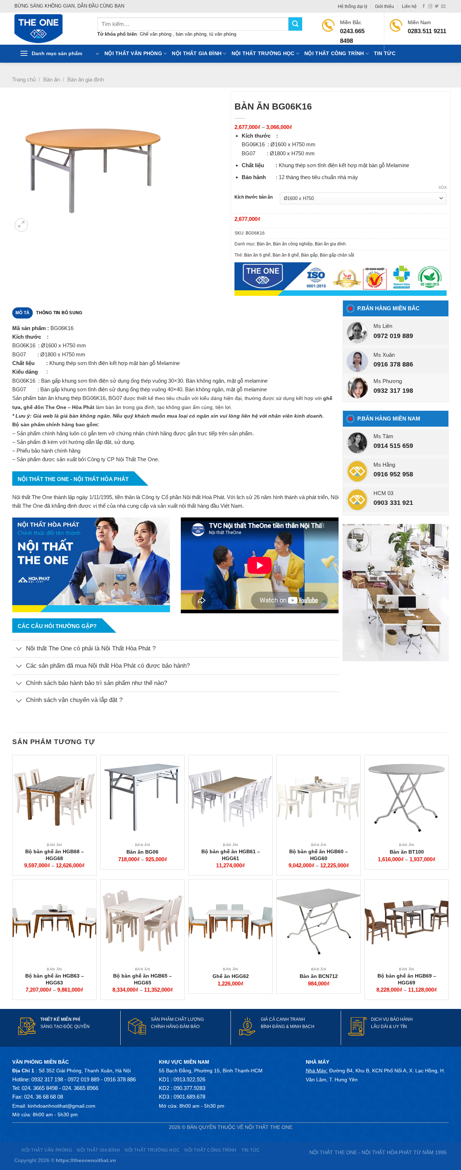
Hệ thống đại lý (352, 6)
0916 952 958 (393, 474)
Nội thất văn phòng (133, 53)
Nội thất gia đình (196, 53)
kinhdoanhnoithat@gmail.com (61, 1106)
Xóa (442, 187)
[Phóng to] (21, 225)
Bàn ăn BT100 (407, 852)
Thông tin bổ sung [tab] (59, 312)
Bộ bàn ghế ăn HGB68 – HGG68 (54, 855)
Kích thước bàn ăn (253, 197)
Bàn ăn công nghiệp (293, 243)
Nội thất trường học (263, 53)
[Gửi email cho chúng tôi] (443, 6)
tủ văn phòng (222, 34)
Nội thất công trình (334, 53)
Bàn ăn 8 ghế (286, 255)
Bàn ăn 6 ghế (257, 255)
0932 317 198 (393, 390)
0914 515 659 (393, 445)
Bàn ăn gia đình (85, 79)
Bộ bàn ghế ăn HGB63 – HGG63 (54, 979)
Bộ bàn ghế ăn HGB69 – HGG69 (406, 979)
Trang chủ (24, 79)
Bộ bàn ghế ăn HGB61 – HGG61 (230, 855)
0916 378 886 (393, 364)
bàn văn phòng (191, 34)
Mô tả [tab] (22, 312)
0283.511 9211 (427, 31)
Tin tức (384, 53)
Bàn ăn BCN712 (319, 976)
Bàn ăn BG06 (142, 852)
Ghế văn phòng (156, 34)
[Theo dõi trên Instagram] (430, 6)
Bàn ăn (51, 79)
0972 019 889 (393, 335)
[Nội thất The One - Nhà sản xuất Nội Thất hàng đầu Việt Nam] (50, 29)
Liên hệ (409, 6)
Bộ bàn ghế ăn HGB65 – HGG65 (142, 979)
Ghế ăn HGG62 (230, 976)
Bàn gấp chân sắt (337, 255)
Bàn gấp (309, 255)
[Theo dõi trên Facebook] (424, 6)
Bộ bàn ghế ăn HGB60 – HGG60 (318, 855)
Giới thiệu (384, 6)
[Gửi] (295, 24)
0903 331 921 (393, 502)
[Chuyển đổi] (19, 649)
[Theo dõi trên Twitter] (437, 6)
